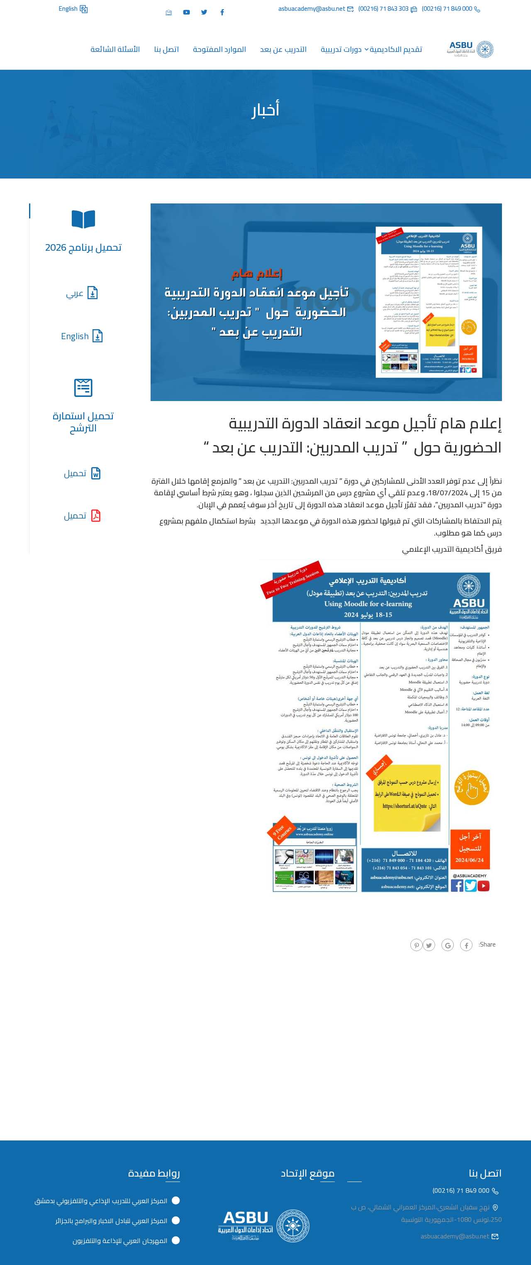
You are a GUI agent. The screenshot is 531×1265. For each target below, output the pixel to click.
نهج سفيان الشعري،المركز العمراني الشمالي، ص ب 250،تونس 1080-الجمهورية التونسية (426, 1213)
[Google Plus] (447, 945)
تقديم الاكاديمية (396, 49)
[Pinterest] (416, 945)
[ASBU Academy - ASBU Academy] (470, 49)
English (69, 8)
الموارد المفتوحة (219, 49)
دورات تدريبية (341, 49)
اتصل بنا (166, 49)
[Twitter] (429, 945)
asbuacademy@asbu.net (456, 1236)
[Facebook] (466, 945)
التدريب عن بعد (283, 49)
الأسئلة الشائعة (115, 49)
